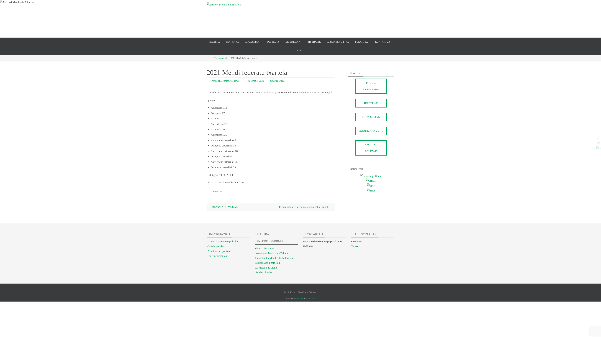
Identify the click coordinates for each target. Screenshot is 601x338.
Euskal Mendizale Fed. (267, 262)
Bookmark (217, 191)
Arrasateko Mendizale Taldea (271, 253)
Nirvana (299, 298)
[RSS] (597, 147)
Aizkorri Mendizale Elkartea (225, 80)
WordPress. (310, 298)
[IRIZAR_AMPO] (371, 190)
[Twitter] (597, 143)
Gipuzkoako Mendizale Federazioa (274, 257)
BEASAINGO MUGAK (225, 206)
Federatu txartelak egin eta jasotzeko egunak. (304, 206)
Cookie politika (216, 246)
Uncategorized (220, 58)
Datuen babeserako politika (222, 241)
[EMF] (371, 185)
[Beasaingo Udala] (371, 176)
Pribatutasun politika (219, 251)
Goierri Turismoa (264, 248)
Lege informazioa (217, 255)
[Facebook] (597, 138)
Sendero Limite (263, 272)
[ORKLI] (371, 180)
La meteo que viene (266, 267)
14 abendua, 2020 (255, 80)
